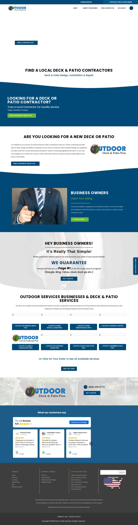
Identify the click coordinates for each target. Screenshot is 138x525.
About (75, 8)
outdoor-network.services (79, 475)
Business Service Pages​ (48, 480)
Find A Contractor (107, 8)
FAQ (13, 484)
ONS (91, 521)
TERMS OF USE (62, 517)
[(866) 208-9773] (85, 387)
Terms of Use (76, 507)
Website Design (46, 482)
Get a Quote (122, 8)
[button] (131, 8)
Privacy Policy (66, 507)
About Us (14, 477)
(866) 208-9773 (97, 387)
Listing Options (45, 477)
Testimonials (16, 482)
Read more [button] (19, 447)
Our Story (15, 480)
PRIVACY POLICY (75, 517)
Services (44, 475)
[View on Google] (17, 433)
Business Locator (17, 487)
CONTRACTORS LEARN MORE (120, 2)
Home (14, 475)
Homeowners (86, 2)
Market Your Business (90, 8)
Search (122, 472)
